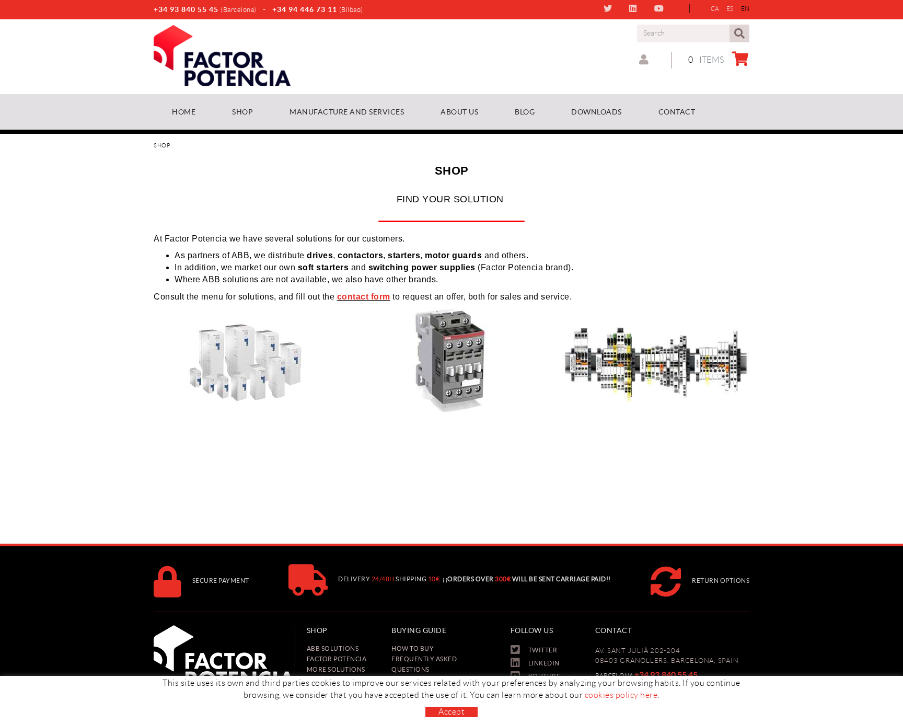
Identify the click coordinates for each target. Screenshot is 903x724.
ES (730, 8)
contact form (363, 296)
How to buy (412, 648)
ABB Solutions (333, 648)
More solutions (336, 669)
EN (745, 8)
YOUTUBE (661, 8)
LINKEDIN (635, 8)
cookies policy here (621, 695)
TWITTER (610, 8)
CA (715, 8)
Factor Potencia (337, 659)
